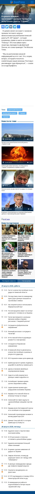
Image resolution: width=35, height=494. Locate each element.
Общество (31, 5)
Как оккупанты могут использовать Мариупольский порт (17, 305)
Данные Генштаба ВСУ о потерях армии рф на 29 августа (17, 421)
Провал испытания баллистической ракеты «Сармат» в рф (17, 134)
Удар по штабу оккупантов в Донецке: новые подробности (17, 376)
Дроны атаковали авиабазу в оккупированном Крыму (17, 370)
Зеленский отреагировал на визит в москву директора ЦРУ (17, 415)
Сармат (22, 113)
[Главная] (11, 2)
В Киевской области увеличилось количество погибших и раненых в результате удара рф (17, 352)
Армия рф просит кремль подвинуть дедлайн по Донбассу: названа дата (17, 363)
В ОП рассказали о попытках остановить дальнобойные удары (17, 438)
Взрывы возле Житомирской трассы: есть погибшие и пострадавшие (17, 409)
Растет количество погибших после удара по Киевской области (17, 291)
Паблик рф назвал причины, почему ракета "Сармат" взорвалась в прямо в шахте (17, 157)
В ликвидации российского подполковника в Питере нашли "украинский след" (17, 484)
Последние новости (9, 281)
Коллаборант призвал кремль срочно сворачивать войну (17, 382)
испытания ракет (9, 113)
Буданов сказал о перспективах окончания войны (17, 431)
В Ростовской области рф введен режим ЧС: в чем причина (17, 338)
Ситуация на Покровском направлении (17, 344)
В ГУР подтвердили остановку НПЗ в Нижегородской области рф (17, 477)
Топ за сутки (26, 281)
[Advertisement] (17, 86)
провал (6, 117)
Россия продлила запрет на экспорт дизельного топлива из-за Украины (17, 311)
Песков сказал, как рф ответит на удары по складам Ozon (17, 180)
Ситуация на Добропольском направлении (17, 326)
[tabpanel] (17, 386)
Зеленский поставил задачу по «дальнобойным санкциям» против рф (17, 402)
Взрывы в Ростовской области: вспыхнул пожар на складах (17, 394)
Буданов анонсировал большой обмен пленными (17, 444)
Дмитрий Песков (14, 110)
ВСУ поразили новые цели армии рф (17, 358)
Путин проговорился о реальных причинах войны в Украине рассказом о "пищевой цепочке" (17, 319)
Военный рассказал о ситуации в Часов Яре (17, 332)
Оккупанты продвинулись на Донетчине (17, 471)
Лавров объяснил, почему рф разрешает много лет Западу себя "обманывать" (17, 457)
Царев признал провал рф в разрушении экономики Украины (17, 388)
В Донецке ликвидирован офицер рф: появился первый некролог (17, 465)
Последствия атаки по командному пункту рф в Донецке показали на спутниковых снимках (17, 298)
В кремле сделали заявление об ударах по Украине (17, 450)
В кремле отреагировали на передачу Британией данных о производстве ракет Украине (17, 204)
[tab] (9, 280)
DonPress (19, 2)
